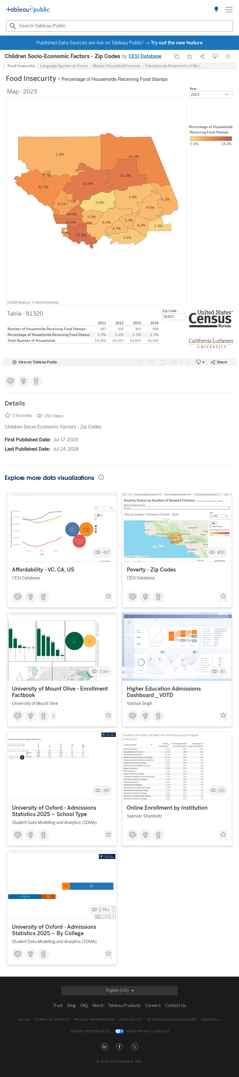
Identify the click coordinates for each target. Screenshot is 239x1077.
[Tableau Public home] (28, 9)
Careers (153, 1005)
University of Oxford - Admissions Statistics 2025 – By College (54, 930)
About (97, 1005)
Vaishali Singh (139, 703)
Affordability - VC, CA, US (43, 570)
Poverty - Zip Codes (151, 570)
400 (221, 552)
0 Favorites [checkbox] (22, 415)
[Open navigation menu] (229, 9)
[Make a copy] (176, 56)
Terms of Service (52, 1020)
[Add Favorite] (189, 56)
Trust (58, 1005)
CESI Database (145, 56)
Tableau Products (124, 1005)
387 (106, 790)
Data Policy (131, 1020)
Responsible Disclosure (171, 1020)
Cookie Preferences (90, 1031)
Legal (24, 1020)
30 (222, 671)
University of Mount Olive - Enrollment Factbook (60, 692)
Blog (71, 1005)
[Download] (215, 56)
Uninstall (210, 1020)
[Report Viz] (228, 56)
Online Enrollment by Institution (167, 808)
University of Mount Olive (35, 703)
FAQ (84, 1005)
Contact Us (175, 1005)
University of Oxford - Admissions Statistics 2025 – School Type (54, 811)
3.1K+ (104, 671)
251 (221, 790)
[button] (104, 1046)
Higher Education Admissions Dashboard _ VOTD (164, 692)
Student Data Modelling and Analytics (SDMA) (54, 822)
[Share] (202, 56)
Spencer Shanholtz (144, 816)
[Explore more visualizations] (216, 9)
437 (106, 552)
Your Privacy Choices (147, 1031)
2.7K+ (104, 909)
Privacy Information (94, 1020)
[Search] (12, 26)
